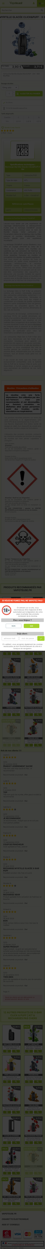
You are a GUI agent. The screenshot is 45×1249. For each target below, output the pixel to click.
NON (13, 626)
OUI (31, 626)
